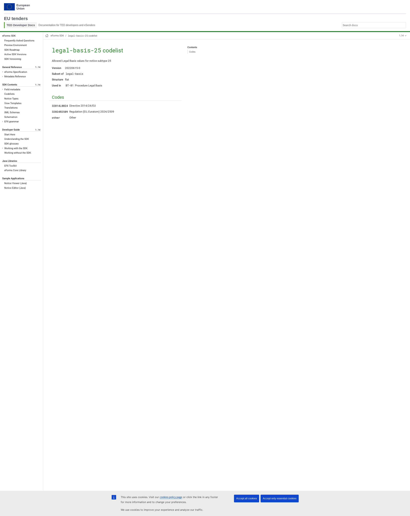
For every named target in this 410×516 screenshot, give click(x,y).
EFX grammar (11, 121)
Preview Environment (15, 45)
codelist (82, 35)
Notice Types (11, 98)
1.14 (401, 35)
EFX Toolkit (10, 165)
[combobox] (374, 25)
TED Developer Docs (21, 25)
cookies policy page (171, 497)
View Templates (12, 103)
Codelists (9, 94)
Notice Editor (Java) (15, 187)
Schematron (10, 117)
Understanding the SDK (16, 139)
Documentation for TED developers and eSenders (66, 25)
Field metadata (12, 89)
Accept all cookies (246, 498)
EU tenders (16, 18)
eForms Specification (15, 72)
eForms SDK (9, 35)
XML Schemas (12, 112)
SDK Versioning (12, 59)
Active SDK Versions (15, 54)
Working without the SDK (17, 152)
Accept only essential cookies (279, 498)
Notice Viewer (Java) (15, 183)
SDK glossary (11, 143)
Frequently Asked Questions (19, 40)
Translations (11, 107)
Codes (192, 52)
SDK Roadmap (12, 49)
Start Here (9, 134)
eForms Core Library (15, 170)
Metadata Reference (15, 76)
